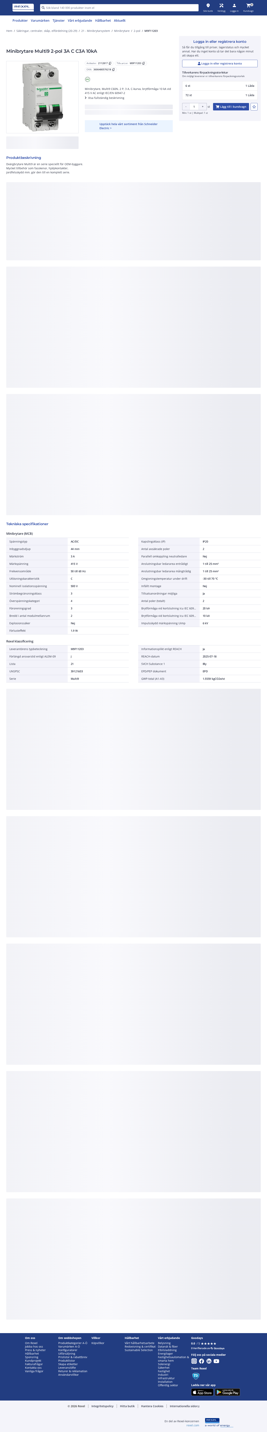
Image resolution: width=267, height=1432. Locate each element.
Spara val (90, 272)
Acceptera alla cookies (178, 272)
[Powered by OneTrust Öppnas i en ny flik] (181, 283)
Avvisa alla (148, 272)
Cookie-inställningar (93, 256)
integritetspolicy (138, 208)
